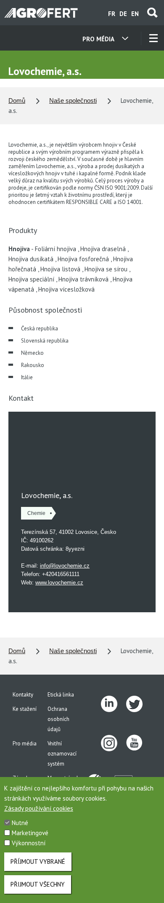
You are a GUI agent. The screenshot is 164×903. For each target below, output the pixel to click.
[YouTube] (138, 743)
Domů (16, 100)
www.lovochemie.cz (59, 582)
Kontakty (23, 694)
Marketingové (30, 833)
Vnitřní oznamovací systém (62, 753)
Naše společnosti (73, 100)
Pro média (25, 743)
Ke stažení (25, 709)
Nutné (20, 823)
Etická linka (61, 694)
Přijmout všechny (38, 884)
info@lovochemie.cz (65, 566)
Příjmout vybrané (38, 861)
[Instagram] (113, 743)
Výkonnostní (28, 843)
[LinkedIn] (113, 704)
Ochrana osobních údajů (58, 719)
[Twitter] (138, 704)
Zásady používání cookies (38, 808)
